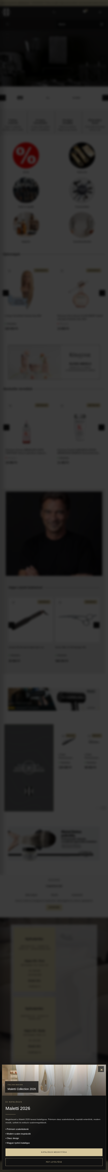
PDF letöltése (54, 1162)
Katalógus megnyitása (54, 1152)
